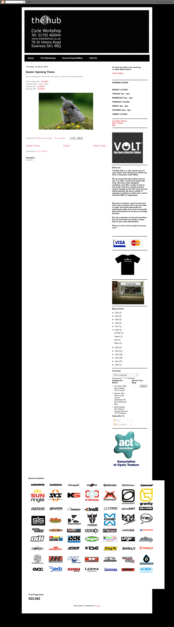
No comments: (60, 138)
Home (31, 58)
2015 (117, 348)
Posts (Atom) (42, 151)
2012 (117, 358)
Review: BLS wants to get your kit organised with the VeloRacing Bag (120, 398)
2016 (117, 330)
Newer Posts (33, 145)
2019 (117, 320)
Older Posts (99, 145)
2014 (117, 351)
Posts (118, 420)
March (117, 343)
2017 (117, 326)
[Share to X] (76, 138)
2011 (117, 361)
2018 (117, 323)
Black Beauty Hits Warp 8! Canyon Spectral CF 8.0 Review (120, 410)
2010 (117, 365)
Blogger (97, 606)
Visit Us (93, 58)
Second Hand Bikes (72, 58)
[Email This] (71, 138)
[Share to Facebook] (79, 138)
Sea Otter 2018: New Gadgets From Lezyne (120, 388)
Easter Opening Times (40, 71)
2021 (117, 313)
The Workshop (48, 58)
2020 (117, 316)
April (116, 340)
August (117, 336)
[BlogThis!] (73, 138)
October (117, 333)
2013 (117, 354)
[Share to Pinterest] (81, 138)
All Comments (121, 424)
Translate (131, 378)
